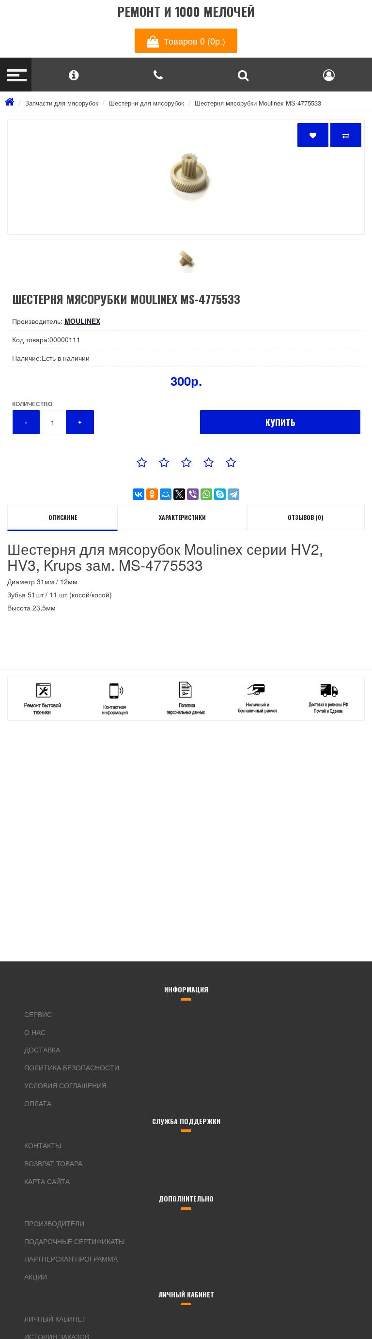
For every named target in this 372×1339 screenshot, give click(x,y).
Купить (280, 422)
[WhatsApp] (206, 494)
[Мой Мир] (165, 494)
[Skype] (220, 494)
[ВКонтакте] (138, 494)
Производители (54, 1223)
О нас (35, 1032)
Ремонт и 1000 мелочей (186, 12)
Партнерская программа (71, 1258)
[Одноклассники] (152, 494)
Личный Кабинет (55, 1319)
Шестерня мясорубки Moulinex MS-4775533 (258, 102)
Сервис (38, 1014)
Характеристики (182, 517)
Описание (62, 517)
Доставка (42, 1049)
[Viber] (193, 494)
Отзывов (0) (306, 517)
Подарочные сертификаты (74, 1241)
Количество (32, 403)
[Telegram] (233, 494)
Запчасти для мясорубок (61, 102)
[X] (179, 494)
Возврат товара (53, 1163)
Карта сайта (47, 1181)
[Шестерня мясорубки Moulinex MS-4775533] (186, 177)
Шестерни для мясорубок (146, 102)
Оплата (37, 1103)
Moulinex (82, 321)
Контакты (42, 1145)
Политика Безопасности (71, 1067)
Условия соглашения (65, 1085)
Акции (35, 1276)
